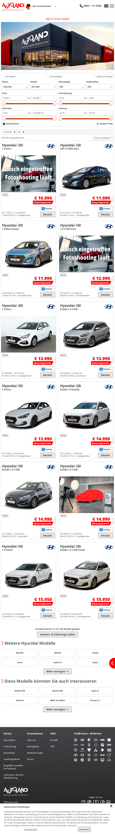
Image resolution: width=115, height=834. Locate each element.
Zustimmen (84, 829)
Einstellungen (30, 829)
